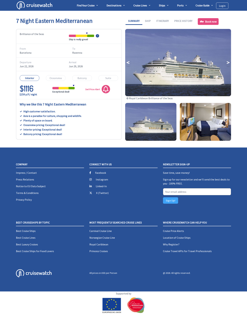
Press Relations (25, 179)
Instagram (102, 179)
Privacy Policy (24, 199)
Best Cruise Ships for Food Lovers (35, 251)
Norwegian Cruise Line (102, 237)
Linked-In (101, 186)
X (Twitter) (102, 193)
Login (222, 5)
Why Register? (171, 244)
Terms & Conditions (27, 193)
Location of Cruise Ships (177, 237)
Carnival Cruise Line (100, 231)
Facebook (100, 172)
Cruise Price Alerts (173, 231)
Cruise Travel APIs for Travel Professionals (187, 251)
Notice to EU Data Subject (31, 186)
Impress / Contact (26, 172)
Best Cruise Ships (26, 231)
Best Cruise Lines (25, 237)
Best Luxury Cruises (27, 244)
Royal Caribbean (98, 244)
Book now (211, 21)
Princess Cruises (98, 251)
